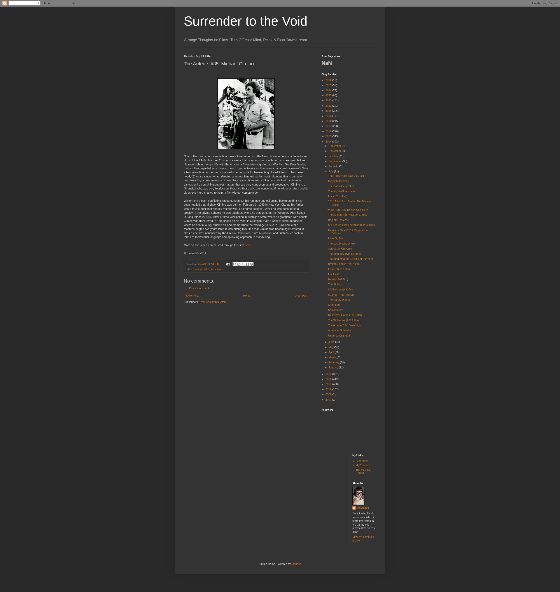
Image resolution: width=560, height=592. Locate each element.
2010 (329, 389)
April (332, 352)
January (334, 367)
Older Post (301, 295)
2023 (329, 95)
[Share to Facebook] (247, 264)
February (334, 362)
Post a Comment (199, 288)
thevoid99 (363, 507)
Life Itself (333, 274)
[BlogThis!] (239, 264)
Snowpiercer (335, 310)
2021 (329, 105)
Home (246, 295)
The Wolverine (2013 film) (343, 320)
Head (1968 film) (338, 279)
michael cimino (201, 269)
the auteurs (217, 269)
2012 (329, 379)
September (335, 161)
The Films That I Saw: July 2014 (347, 175)
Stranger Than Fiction (341, 294)
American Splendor (339, 330)
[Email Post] (227, 264)
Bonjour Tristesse (338, 220)
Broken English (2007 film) (344, 264)
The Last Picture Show (341, 243)
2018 (329, 121)
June (332, 342)
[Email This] (235, 264)
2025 (329, 85)
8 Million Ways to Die (340, 289)
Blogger (296, 564)
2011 (329, 384)
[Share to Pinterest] (251, 264)
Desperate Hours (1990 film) (345, 315)
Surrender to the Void (245, 21)
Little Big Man (336, 238)
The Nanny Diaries (339, 299)
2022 (329, 100)
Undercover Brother (340, 335)
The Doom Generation (341, 186)
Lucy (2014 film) (337, 196)
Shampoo (334, 304)
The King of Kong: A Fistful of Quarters (350, 258)
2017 (329, 126)
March (333, 357)
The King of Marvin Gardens (344, 253)
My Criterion (363, 465)
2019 (329, 116)
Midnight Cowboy (338, 181)
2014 (329, 141)
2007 (329, 399)
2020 (329, 110)
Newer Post (192, 295)
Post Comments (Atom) (213, 302)
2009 (329, 394)
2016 (329, 131)
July (331, 171)
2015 (329, 136)
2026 (329, 80)
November (335, 151)
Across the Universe (340, 248)
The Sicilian (335, 284)
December (335, 146)
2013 (329, 374)
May (331, 347)
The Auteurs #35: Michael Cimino (348, 214)
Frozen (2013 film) (339, 269)
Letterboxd (362, 461)
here (247, 245)
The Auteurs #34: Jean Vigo (344, 325)
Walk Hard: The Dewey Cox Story (348, 209)
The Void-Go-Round (363, 471)
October (334, 156)
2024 (329, 90)
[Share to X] (243, 264)
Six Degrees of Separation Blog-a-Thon (351, 225)
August (333, 166)
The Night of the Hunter (342, 191)
